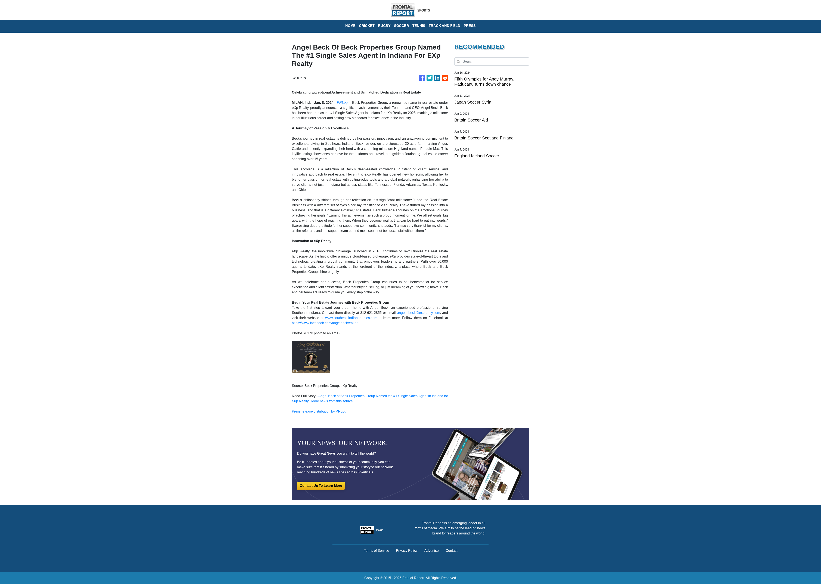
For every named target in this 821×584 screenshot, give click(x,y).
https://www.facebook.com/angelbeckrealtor (324, 323)
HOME (350, 26)
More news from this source (332, 401)
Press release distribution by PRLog (319, 411)
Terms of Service (376, 550)
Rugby (384, 26)
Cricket (367, 26)
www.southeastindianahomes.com (351, 318)
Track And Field (444, 26)
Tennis (418, 26)
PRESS (470, 26)
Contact (451, 550)
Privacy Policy (407, 550)
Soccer (401, 26)
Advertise (431, 550)
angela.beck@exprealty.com (418, 313)
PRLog (342, 102)
